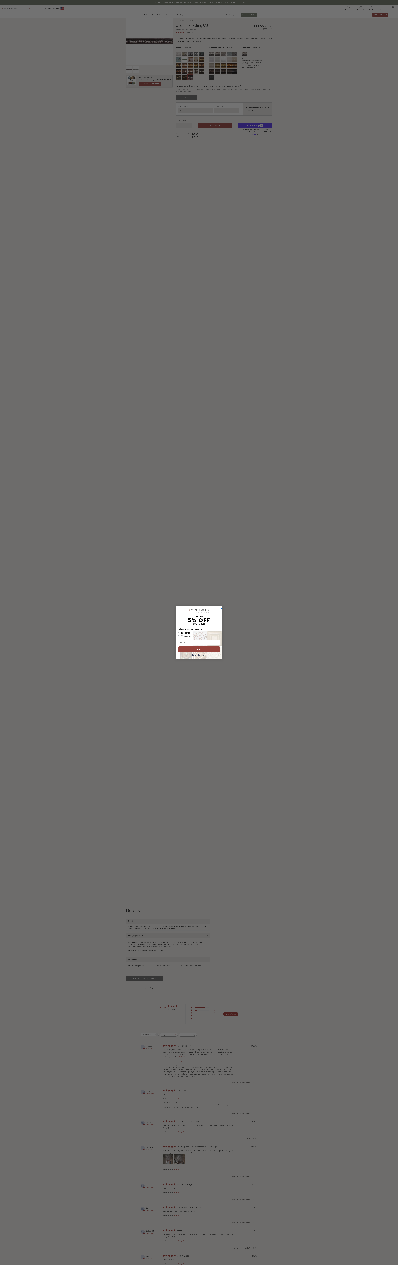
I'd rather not (199, 655)
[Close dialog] (219, 608)
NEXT (199, 649)
